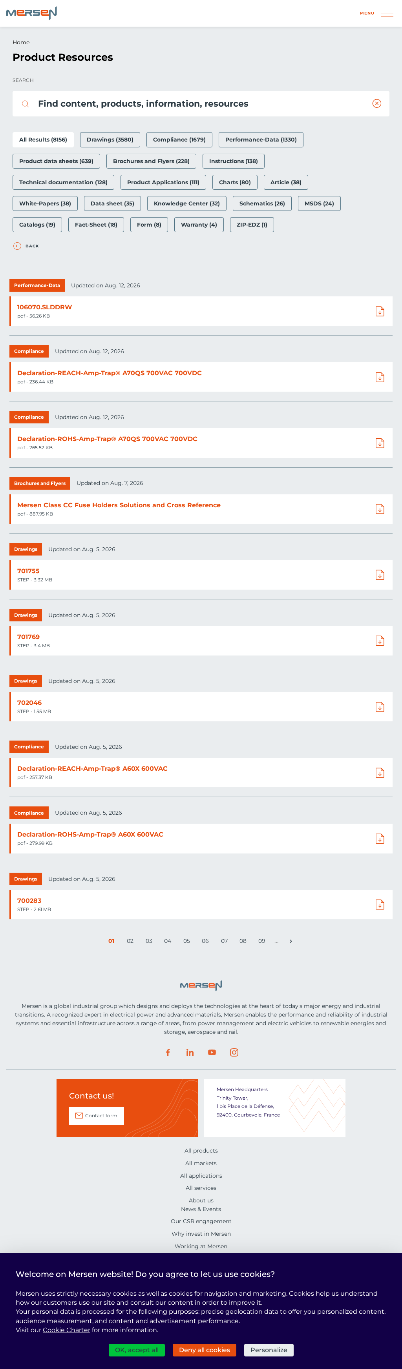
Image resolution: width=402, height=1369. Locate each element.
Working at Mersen (201, 1246)
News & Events (201, 1209)
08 (244, 942)
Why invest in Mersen (201, 1233)
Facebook (168, 1052)
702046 (29, 702)
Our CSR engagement (201, 1221)
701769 (28, 637)
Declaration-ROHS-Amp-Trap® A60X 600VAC (90, 834)
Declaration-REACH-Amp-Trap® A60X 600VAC (92, 768)
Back (32, 246)
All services (201, 1187)
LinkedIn (190, 1052)
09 (263, 942)
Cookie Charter (66, 1330)
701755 (28, 571)
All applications (201, 1175)
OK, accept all (137, 1350)
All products (201, 1150)
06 (207, 942)
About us (201, 1200)
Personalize (268, 1350)
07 (225, 942)
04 (169, 942)
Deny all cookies (204, 1350)
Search (23, 80)
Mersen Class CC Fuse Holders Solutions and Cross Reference (119, 505)
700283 (29, 900)
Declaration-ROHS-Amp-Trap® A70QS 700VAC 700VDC (107, 439)
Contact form (101, 1115)
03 (150, 942)
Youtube (212, 1052)
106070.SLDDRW (44, 307)
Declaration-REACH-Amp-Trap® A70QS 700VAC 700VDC (109, 373)
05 (188, 942)
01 (112, 942)
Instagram (234, 1052)
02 (131, 942)
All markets (201, 1163)
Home (21, 42)
